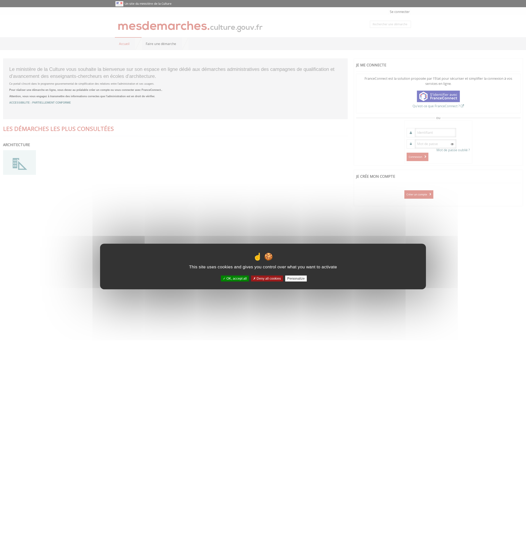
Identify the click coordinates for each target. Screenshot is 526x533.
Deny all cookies (268, 278)
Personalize (296, 278)
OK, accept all (236, 278)
